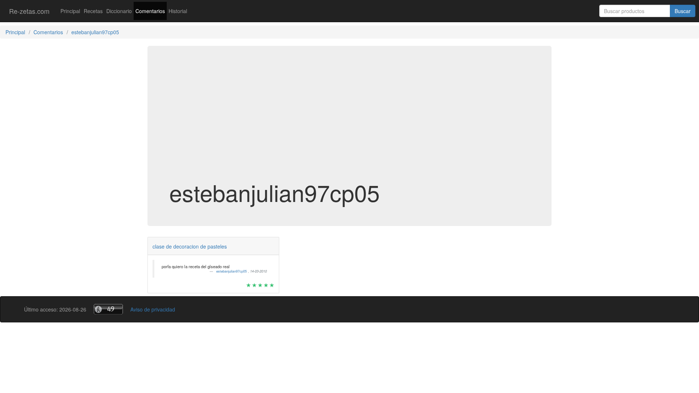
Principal (70, 11)
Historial (178, 11)
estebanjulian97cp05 (232, 271)
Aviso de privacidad (152, 309)
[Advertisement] (349, 121)
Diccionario (119, 11)
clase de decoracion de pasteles (190, 246)
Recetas (93, 11)
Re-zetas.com (29, 11)
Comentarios (150, 11)
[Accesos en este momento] (108, 309)
